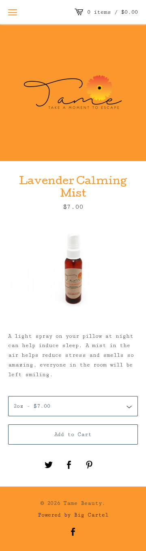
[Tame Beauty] (73, 91)
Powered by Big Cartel (73, 514)
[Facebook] (73, 533)
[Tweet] (49, 465)
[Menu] (12, 12)
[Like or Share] (69, 465)
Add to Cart (73, 434)
